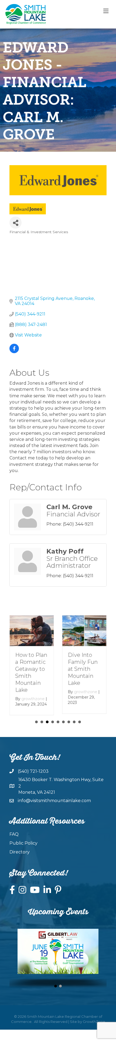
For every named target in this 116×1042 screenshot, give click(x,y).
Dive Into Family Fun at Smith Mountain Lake (83, 669)
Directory (19, 852)
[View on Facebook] (14, 351)
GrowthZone (94, 1021)
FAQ (14, 834)
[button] (55, 986)
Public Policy (23, 843)
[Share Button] (15, 223)
